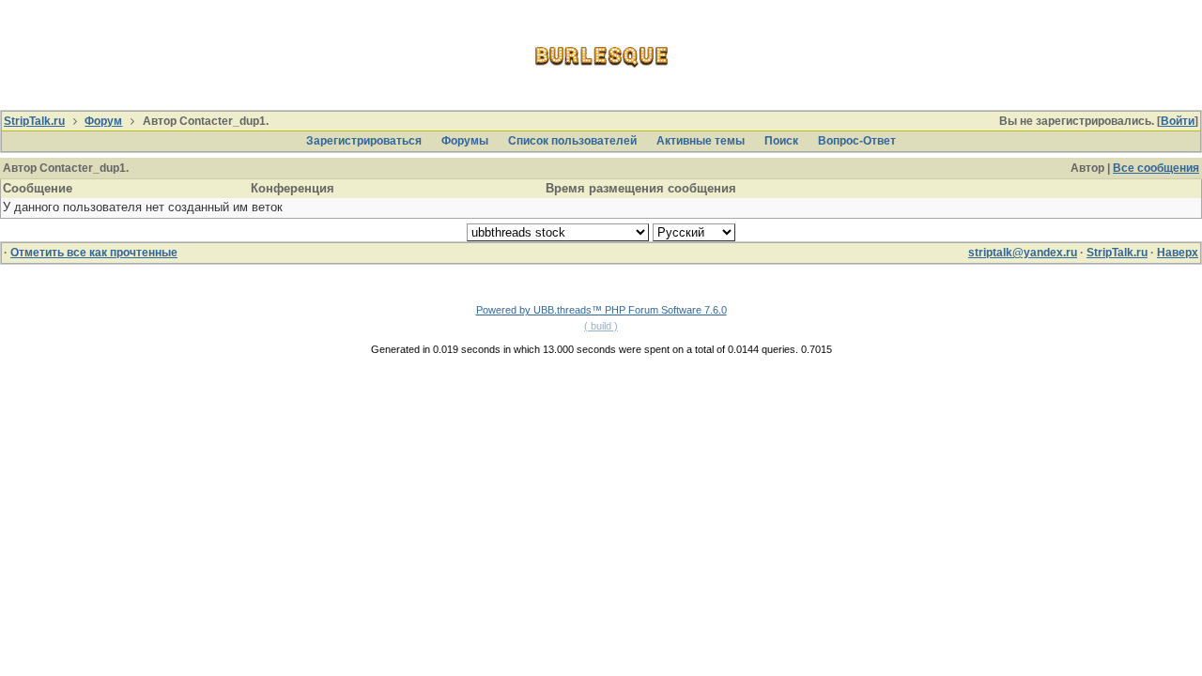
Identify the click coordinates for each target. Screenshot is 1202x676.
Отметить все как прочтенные (93, 252)
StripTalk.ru (34, 121)
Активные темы (700, 140)
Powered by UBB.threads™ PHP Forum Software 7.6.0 (601, 309)
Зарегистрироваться (364, 140)
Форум (103, 121)
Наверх (1177, 252)
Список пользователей (572, 140)
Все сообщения (1156, 168)
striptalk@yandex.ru (1022, 252)
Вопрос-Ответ (857, 140)
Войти (1177, 121)
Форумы (464, 140)
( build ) (601, 325)
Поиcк (781, 140)
